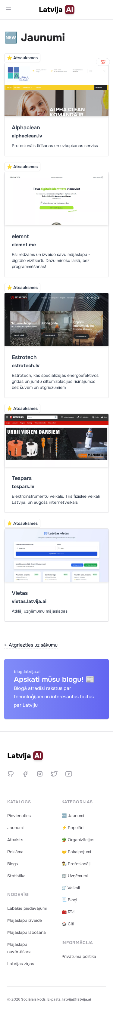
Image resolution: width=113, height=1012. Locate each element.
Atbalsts (15, 839)
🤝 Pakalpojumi (76, 851)
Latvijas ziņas (20, 963)
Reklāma (15, 851)
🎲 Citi (67, 924)
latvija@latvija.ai (76, 999)
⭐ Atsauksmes (22, 57)
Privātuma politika (78, 956)
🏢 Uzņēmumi (74, 875)
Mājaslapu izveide (24, 920)
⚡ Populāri (72, 827)
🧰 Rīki (67, 912)
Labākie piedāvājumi (27, 908)
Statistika (16, 875)
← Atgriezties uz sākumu (31, 645)
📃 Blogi (69, 900)
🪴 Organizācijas (77, 839)
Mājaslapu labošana (26, 932)
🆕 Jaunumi (72, 815)
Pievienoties (19, 815)
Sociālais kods (33, 999)
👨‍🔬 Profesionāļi (75, 863)
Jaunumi (15, 827)
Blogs (12, 863)
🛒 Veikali (70, 887)
